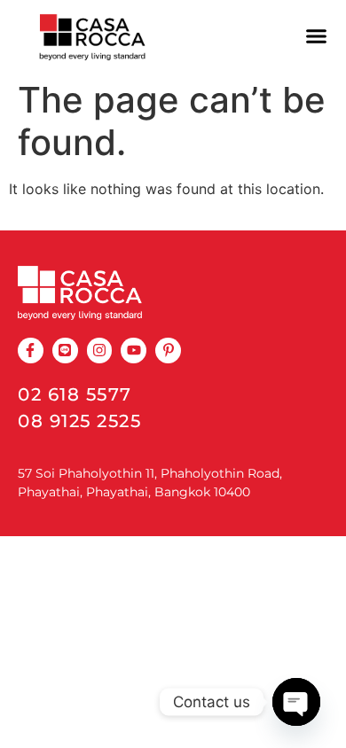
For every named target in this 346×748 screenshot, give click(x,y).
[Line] (65, 350)
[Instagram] (100, 350)
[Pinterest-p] (168, 350)
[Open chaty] (296, 702)
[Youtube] (133, 350)
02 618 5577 (75, 394)
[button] (317, 36)
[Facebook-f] (30, 350)
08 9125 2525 (79, 421)
